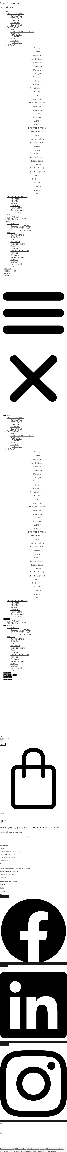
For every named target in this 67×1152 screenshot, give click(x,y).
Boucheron (37, 63)
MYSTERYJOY (37, 132)
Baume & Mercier (18, 235)
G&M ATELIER (13, 217)
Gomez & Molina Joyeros (11, 3)
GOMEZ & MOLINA (15, 13)
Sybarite (37, 186)
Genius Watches (17, 255)
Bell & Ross (15, 237)
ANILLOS (14, 29)
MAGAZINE (7, 273)
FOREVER (14, 20)
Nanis (37, 135)
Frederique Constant (19, 250)
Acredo (37, 48)
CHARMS (14, 41)
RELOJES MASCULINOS (20, 226)
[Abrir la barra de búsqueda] (1, 736)
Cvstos (13, 246)
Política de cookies (20, 1149)
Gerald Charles (17, 257)
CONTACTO (7, 275)
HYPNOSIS (15, 22)
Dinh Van (37, 77)
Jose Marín (37, 99)
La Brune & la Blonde (37, 103)
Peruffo (37, 150)
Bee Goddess (37, 59)
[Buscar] (1, 740)
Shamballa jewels (37, 172)
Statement (37, 179)
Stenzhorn (37, 183)
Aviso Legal (43, 1149)
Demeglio (37, 73)
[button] (33, 345)
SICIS (37, 175)
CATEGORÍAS (13, 27)
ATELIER (6, 215)
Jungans (14, 259)
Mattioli (37, 113)
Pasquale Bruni (37, 143)
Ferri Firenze (37, 92)
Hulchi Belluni (16, 212)
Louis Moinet (16, 264)
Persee (37, 146)
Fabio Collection (37, 88)
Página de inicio (15, 832)
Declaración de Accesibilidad (55, 1149)
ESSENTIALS (16, 18)
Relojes (2, 891)
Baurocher (37, 55)
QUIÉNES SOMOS (9, 271)
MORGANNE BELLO (37, 128)
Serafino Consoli (37, 168)
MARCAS (11, 45)
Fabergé (37, 84)
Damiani (37, 70)
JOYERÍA (6, 11)
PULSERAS (15, 34)
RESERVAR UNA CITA (16, 219)
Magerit (13, 203)
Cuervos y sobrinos (18, 244)
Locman (14, 262)
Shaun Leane (16, 208)
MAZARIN (37, 121)
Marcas (2, 884)
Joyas (2, 888)
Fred (37, 95)
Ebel (12, 239)
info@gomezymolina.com (8, 857)
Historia (3, 878)
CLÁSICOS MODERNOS (17, 196)
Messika (37, 124)
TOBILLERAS (16, 43)
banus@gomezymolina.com (8, 874)
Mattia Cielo (37, 110)
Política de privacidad (33, 1149)
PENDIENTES (16, 36)
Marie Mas (37, 106)
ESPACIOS (7, 269)
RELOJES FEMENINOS (20, 228)
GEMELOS (14, 38)
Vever (37, 193)
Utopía (37, 190)
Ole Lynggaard (17, 210)
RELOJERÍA (7, 221)
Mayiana (37, 117)
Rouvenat (37, 164)
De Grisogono (16, 199)
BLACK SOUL (16, 16)
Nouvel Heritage (37, 139)
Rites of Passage (37, 157)
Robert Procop (37, 161)
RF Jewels (37, 153)
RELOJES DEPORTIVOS (20, 230)
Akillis (37, 52)
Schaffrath (15, 205)
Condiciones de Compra (7, 1149)
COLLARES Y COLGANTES (22, 31)
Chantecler (37, 66)
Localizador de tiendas (8, 881)
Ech (37, 81)
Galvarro (14, 253)
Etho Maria (15, 201)
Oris (12, 266)
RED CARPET (16, 25)
